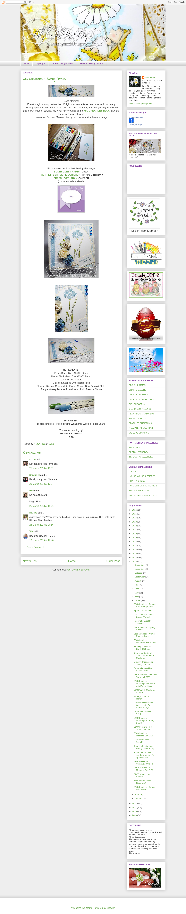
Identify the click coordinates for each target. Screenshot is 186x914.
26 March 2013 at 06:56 (41, 525)
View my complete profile (140, 103)
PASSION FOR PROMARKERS (143, 486)
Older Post (113, 561)
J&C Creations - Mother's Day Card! (144, 734)
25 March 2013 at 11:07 (41, 468)
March (138, 600)
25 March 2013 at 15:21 (41, 506)
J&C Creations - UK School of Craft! (143, 728)
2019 (134, 537)
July (137, 585)
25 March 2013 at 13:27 (41, 484)
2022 (134, 526)
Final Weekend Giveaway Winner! (143, 762)
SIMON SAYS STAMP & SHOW (143, 495)
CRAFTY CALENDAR (139, 394)
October (139, 573)
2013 (134, 561)
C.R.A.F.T (133, 471)
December (140, 565)
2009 (134, 815)
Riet (31, 490)
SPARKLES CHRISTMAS (140, 423)
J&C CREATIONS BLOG (96, 111)
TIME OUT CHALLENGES (141, 457)
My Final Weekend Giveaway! (142, 781)
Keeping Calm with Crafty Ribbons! (142, 647)
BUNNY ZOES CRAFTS (67, 171)
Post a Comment (35, 547)
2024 (134, 518)
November (140, 569)
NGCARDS (150, 77)
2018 (134, 541)
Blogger (111, 908)
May (137, 593)
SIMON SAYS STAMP (139, 490)
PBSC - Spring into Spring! (142, 775)
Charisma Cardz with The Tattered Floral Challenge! (144, 655)
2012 (134, 803)
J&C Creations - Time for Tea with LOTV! (145, 675)
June (137, 589)
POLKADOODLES (137, 418)
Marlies (33, 512)
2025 (134, 514)
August (138, 581)
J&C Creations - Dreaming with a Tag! (145, 641)
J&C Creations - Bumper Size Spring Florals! (145, 605)
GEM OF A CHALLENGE (140, 409)
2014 (134, 557)
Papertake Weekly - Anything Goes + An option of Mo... (144, 755)
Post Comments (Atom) (78, 569)
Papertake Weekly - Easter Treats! (143, 669)
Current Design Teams (63, 63)
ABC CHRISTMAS (137, 385)
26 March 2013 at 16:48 (41, 540)
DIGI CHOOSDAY (137, 404)
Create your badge (135, 125)
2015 (134, 553)
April (137, 597)
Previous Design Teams (91, 63)
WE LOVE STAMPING (139, 433)
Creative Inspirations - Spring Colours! (144, 663)
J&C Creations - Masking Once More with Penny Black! (144, 683)
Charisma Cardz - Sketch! (142, 740)
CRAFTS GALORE (137, 390)
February (139, 794)
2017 (134, 545)
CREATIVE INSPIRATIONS (141, 399)
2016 (134, 549)
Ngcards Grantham (136, 117)
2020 (134, 534)
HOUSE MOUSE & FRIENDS (142, 476)
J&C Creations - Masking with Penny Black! (144, 720)
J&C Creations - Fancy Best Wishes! (144, 788)
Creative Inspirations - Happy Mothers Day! (144, 747)
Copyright (40, 63)
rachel (32, 459)
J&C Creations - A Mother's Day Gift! (143, 769)
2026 (134, 510)
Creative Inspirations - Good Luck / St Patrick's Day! (144, 705)
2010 (134, 811)
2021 (134, 529)
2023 (134, 522)
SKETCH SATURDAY (65, 178)
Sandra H (34, 475)
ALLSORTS (134, 447)
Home (26, 63)
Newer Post (30, 561)
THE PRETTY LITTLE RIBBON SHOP (60, 175)
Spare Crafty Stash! (143, 610)
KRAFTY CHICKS (137, 481)
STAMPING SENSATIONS (141, 428)
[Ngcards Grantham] (131, 122)
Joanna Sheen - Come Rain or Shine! (144, 635)
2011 (134, 807)
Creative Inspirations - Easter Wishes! (144, 615)
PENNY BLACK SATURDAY (141, 414)
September (140, 577)
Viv (31, 531)
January (139, 798)
